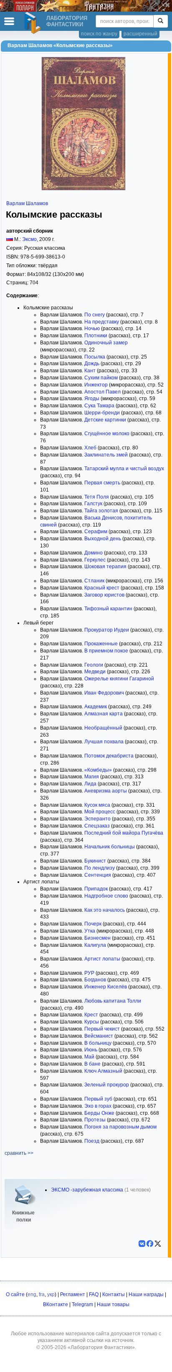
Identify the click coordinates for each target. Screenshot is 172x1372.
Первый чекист (102, 1029)
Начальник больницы (109, 847)
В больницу (97, 1043)
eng (32, 1294)
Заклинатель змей (106, 455)
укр (51, 1294)
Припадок (96, 889)
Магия (91, 777)
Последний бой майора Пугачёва (123, 833)
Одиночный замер (106, 343)
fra (42, 1294)
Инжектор (96, 385)
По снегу (94, 315)
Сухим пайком (101, 378)
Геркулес (95, 560)
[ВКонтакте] (142, 1243)
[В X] (157, 1243)
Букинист (95, 861)
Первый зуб (98, 1099)
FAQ (94, 1294)
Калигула (95, 945)
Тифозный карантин (108, 609)
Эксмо (29, 239)
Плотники (95, 336)
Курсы (91, 1022)
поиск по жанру (99, 34)
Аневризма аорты (105, 791)
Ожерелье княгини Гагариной (119, 679)
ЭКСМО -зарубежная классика (87, 1190)
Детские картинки (105, 420)
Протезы (95, 1120)
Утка (89, 931)
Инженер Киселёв (105, 987)
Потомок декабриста (109, 756)
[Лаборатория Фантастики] (34, 23)
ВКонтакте (55, 1304)
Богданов (95, 980)
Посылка (94, 357)
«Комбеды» (98, 770)
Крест (91, 1015)
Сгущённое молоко (106, 433)
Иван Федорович (104, 693)
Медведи (95, 672)
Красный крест (101, 588)
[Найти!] (160, 21)
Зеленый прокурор (106, 1085)
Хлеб (90, 448)
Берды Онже (99, 1113)
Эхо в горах (97, 1106)
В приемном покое (106, 651)
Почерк (92, 924)
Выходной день (102, 539)
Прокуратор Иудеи (106, 630)
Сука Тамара (99, 406)
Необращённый (103, 728)
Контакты (113, 1294)
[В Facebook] (150, 1243)
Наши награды (146, 1294)
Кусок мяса (97, 805)
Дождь (91, 363)
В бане (92, 1064)
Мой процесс (99, 812)
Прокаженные (101, 644)
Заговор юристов (104, 595)
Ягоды (91, 398)
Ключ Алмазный (103, 1071)
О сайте (15, 1294)
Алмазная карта (103, 714)
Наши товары (113, 1304)
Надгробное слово (106, 896)
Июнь (90, 1050)
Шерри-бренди (102, 413)
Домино (93, 553)
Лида (90, 784)
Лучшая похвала (104, 742)
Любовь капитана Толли (112, 1001)
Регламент (72, 1294)
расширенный (140, 34)
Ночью (92, 328)
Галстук (93, 504)
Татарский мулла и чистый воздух (124, 469)
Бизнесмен (97, 938)
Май (89, 1057)
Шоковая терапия (105, 566)
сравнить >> (19, 1153)
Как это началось (104, 910)
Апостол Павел (102, 392)
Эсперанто (97, 819)
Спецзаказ (97, 826)
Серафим (95, 531)
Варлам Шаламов (27, 203)
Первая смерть (102, 483)
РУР (89, 973)
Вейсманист (98, 1036)
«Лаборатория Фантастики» (101, 1347)
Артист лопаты (102, 959)
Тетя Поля (96, 497)
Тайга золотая (101, 511)
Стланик (94, 581)
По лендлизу (99, 868)
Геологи (93, 665)
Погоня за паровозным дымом (120, 1127)
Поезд (91, 1141)
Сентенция (97, 875)
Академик (95, 707)
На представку (101, 322)
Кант (90, 371)
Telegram (82, 1304)
